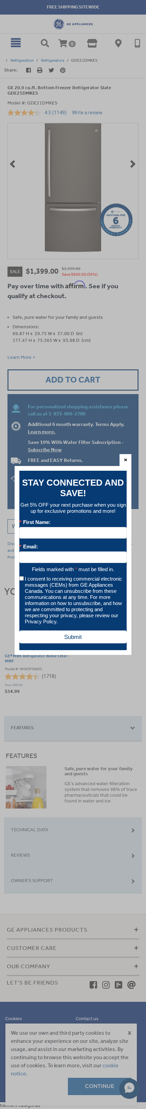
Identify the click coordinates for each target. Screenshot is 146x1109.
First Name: (35, 522)
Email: (28, 546)
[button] (125, 460)
